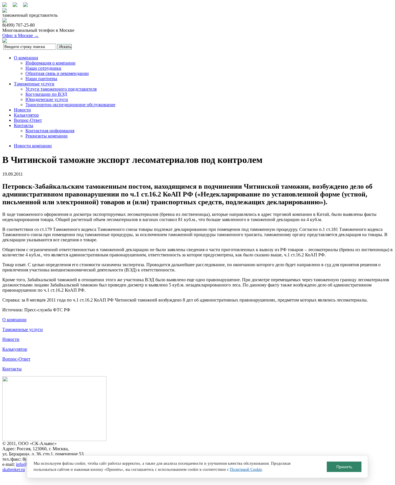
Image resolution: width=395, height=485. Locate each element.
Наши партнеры (41, 78)
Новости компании (33, 145)
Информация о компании (50, 62)
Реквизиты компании (46, 135)
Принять (344, 466)
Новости (22, 109)
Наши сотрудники (43, 68)
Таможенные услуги (34, 83)
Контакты (23, 125)
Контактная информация (49, 130)
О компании (26, 57)
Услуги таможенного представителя (61, 89)
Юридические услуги (46, 99)
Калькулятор (26, 115)
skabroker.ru (13, 469)
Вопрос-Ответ (28, 120)
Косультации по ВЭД (46, 94)
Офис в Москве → (20, 35)
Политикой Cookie (246, 469)
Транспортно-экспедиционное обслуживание (70, 104)
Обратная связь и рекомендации (57, 73)
